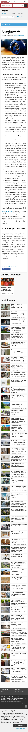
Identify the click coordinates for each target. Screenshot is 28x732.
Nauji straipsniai (8, 300)
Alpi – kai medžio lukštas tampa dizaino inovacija (18, 320)
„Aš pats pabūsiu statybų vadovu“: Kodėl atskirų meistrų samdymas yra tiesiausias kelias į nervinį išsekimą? (18, 618)
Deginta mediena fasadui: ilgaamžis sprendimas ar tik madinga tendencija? (19, 677)
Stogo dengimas (16, 469)
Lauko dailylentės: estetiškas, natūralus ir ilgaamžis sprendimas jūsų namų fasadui (18, 420)
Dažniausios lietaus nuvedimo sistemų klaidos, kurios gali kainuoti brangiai (19, 632)
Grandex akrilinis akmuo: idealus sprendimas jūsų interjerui (18, 344)
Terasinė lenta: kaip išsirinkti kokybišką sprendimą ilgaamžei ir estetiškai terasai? (19, 436)
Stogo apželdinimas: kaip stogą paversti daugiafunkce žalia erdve (18, 465)
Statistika (10, 699)
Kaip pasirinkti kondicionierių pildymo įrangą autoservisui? (17, 480)
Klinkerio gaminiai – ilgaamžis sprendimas (17, 578)
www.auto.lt (9, 701)
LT (25, 2)
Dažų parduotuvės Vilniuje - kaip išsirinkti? (18, 585)
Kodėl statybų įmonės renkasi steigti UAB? (17, 555)
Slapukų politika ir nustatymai (12, 698)
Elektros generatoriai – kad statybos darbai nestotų (18, 487)
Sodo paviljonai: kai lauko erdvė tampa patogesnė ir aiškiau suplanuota (18, 564)
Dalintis (7, 269)
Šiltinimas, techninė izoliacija (19, 611)
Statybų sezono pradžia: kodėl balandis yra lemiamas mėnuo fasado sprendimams (18, 572)
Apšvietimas (15, 370)
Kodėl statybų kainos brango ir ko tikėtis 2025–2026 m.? (18, 594)
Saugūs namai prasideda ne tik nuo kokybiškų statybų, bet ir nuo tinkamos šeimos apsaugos (19, 390)
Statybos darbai (16, 597)
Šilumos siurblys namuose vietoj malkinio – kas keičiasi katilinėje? (18, 404)
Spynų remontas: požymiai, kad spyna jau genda (18, 380)
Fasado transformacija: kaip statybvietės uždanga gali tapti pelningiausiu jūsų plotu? (19, 519)
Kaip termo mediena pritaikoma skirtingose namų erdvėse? (17, 639)
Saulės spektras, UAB (8, 696)
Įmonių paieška (4, 689)
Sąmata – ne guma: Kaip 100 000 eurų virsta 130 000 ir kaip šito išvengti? (19, 670)
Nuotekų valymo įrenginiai (19, 444)
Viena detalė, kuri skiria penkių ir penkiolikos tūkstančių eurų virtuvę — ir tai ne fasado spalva (18, 458)
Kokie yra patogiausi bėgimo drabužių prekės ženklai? (18, 397)
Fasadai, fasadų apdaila (18, 476)
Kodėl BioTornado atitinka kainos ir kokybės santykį (18, 441)
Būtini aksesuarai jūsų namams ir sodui (17, 411)
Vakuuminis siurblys (7, 211)
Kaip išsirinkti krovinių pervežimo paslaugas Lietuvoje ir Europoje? (17, 624)
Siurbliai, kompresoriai (19, 35)
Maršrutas (22, 691)
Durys (13, 655)
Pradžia (2, 691)
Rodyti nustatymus (20, 728)
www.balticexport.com (21, 703)
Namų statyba (15, 332)
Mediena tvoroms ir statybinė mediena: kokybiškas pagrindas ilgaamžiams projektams (18, 428)
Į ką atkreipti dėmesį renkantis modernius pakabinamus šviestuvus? (18, 366)
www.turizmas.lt (16, 701)
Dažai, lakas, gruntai (17, 588)
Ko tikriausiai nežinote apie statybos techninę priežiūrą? (19, 509)
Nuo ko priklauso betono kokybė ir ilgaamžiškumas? (18, 373)
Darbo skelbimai (19, 693)
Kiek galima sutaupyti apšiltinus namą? (17, 608)
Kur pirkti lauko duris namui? (19, 653)
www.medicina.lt (12, 703)
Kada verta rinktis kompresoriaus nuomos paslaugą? (6, 289)
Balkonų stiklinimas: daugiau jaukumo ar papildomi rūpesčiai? (17, 306)
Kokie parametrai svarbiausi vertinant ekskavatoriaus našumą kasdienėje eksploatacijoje (19, 549)
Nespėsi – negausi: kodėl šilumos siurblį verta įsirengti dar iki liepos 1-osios (18, 663)
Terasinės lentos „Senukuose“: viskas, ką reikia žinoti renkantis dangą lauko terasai (19, 603)
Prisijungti (15, 699)
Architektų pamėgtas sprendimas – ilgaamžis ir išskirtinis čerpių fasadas (18, 473)
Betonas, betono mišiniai (18, 376)
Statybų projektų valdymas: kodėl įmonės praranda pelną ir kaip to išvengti (18, 648)
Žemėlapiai (17, 689)
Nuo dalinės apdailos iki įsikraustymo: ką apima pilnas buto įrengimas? (17, 313)
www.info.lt (3, 701)
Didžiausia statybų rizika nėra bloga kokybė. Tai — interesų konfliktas (18, 328)
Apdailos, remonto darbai (19, 317)
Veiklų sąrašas (4, 693)
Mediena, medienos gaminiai (19, 643)
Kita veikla (14, 497)
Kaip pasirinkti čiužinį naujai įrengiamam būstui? (19, 532)
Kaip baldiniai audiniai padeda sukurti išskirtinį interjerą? (17, 541)
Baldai (13, 414)
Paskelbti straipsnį (22, 17)
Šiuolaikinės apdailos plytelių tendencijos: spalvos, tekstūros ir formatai (17, 337)
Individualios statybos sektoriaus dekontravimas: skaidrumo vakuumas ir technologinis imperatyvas (18, 504)
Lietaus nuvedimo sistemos (19, 635)
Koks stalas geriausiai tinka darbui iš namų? (19, 525)
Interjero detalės (16, 323)
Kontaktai (17, 696)
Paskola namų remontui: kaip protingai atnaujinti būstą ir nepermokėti (18, 351)
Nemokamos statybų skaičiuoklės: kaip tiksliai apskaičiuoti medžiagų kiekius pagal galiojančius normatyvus (18, 360)
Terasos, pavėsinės (17, 567)
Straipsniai (12, 2)
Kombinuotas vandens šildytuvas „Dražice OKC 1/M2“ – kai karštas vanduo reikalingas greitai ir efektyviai (18, 451)
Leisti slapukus (21, 725)
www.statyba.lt (4, 703)
